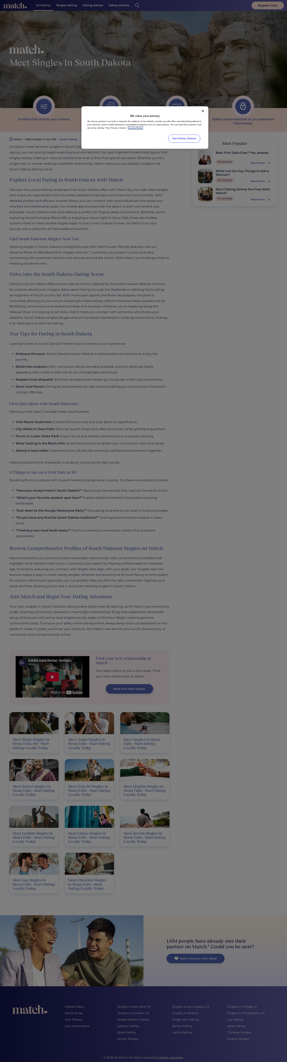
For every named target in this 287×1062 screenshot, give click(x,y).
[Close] (203, 111)
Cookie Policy (135, 128)
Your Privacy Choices (184, 138)
